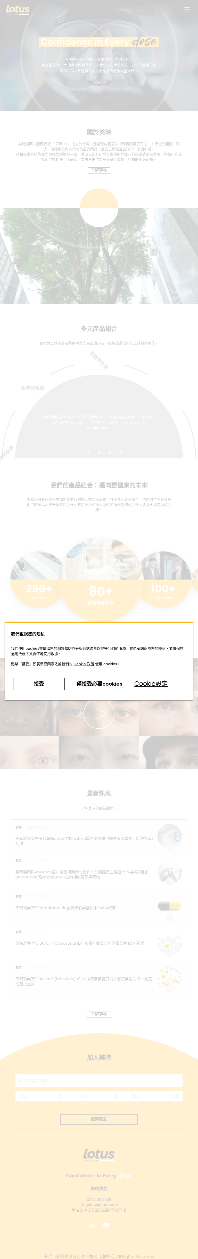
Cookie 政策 (83, 664)
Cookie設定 (151, 683)
